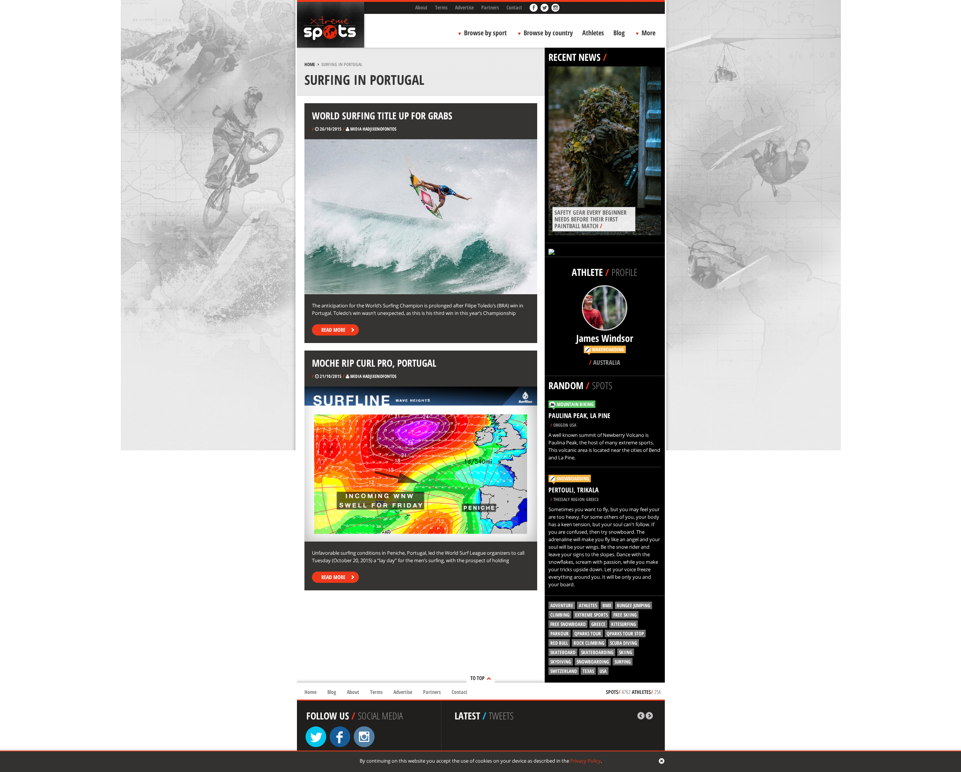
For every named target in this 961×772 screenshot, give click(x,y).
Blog (619, 32)
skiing (625, 652)
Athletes (593, 32)
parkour (559, 633)
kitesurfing (623, 624)
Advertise (464, 7)
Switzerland (563, 671)
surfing (623, 661)
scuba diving (623, 643)
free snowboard (568, 624)
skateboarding (597, 652)
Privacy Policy (585, 760)
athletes (588, 605)
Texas (588, 671)
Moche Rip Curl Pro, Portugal (374, 363)
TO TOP (477, 678)
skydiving (560, 661)
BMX (607, 605)
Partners (490, 7)
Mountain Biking (575, 404)
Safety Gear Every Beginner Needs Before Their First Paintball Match (590, 219)
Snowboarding (573, 478)
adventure (561, 605)
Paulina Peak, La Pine (579, 415)
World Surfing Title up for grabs (382, 115)
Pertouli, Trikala (573, 489)
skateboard (562, 652)
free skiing (625, 614)
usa (603, 671)
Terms (441, 7)
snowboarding (593, 661)
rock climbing (589, 643)
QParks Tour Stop (625, 633)
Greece (598, 624)
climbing (559, 614)
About (421, 7)
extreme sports (591, 614)
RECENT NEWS (574, 57)
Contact (514, 7)
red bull (559, 643)
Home (309, 64)
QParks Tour (587, 633)
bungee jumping (633, 605)
